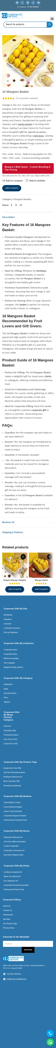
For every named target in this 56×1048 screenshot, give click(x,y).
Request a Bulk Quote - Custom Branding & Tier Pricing (27, 168)
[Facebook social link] (11, 205)
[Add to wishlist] (23, 556)
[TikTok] (33, 3)
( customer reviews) (27, 98)
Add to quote (11, 188)
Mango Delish (41, 580)
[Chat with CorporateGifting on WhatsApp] (50, 1042)
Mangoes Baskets (22, 199)
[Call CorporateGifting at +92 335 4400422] (50, 1033)
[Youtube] (38, 3)
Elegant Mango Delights (14, 580)
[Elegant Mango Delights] (14, 565)
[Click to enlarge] (7, 81)
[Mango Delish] (41, 565)
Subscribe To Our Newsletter (16, 937)
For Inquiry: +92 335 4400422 (28, 7)
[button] (52, 18)
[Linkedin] (28, 3)
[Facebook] (17, 2)
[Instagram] (22, 3)
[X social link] (16, 205)
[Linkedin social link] (21, 205)
